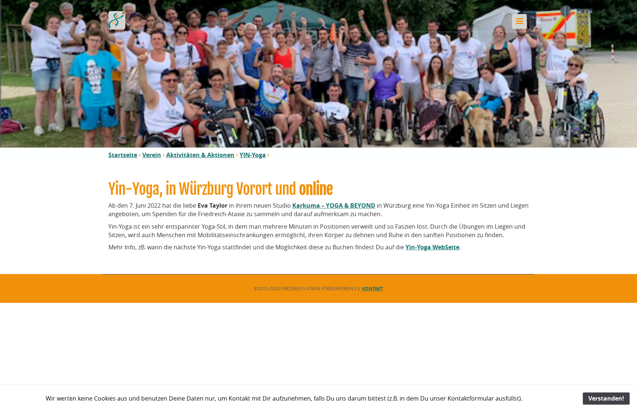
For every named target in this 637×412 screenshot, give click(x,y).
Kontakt (372, 288)
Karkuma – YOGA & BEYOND (333, 205)
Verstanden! (606, 398)
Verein (151, 155)
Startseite (122, 155)
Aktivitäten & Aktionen (200, 155)
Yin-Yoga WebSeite (432, 247)
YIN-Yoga (253, 155)
